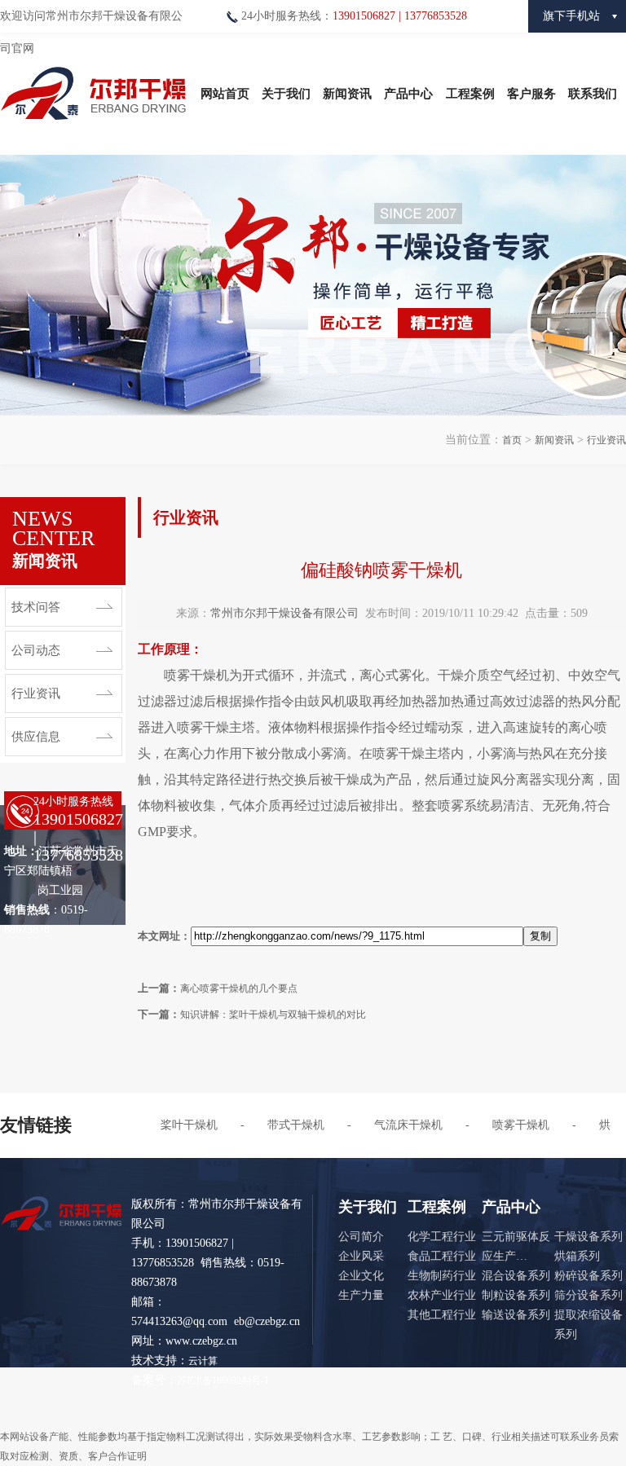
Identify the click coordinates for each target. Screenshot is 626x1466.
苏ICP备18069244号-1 (223, 1380)
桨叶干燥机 (189, 1125)
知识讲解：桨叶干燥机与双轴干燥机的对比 (273, 1014)
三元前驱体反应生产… (516, 1246)
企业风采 (361, 1256)
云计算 (203, 1361)
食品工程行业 (442, 1256)
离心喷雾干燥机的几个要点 (239, 988)
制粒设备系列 (516, 1295)
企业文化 (361, 1276)
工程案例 (470, 93)
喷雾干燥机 (520, 1125)
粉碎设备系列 (588, 1276)
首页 (512, 440)
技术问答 (35, 607)
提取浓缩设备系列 (588, 1325)
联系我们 (592, 93)
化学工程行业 (442, 1236)
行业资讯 (606, 440)
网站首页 (225, 93)
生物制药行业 (442, 1276)
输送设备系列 (516, 1315)
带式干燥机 (295, 1125)
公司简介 (361, 1236)
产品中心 (408, 93)
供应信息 (35, 736)
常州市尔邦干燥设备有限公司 (284, 613)
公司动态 (35, 650)
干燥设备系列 (588, 1236)
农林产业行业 (442, 1295)
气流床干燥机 (408, 1125)
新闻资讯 (347, 93)
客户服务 (531, 93)
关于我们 (286, 93)
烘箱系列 (577, 1256)
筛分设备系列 (588, 1295)
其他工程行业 (442, 1315)
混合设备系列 (516, 1276)
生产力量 (361, 1295)
